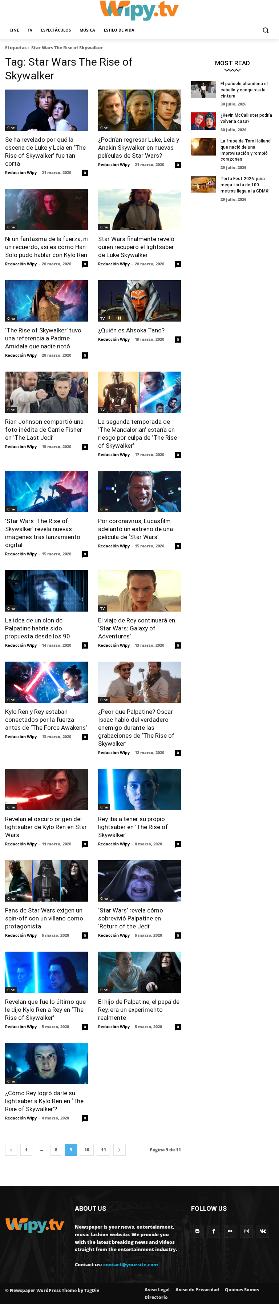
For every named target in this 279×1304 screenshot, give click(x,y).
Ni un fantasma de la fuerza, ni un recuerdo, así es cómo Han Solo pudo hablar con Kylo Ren (46, 246)
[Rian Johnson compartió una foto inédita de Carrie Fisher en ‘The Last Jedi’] (46, 392)
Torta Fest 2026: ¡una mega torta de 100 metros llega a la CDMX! (245, 185)
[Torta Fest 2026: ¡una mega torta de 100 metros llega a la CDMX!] (203, 184)
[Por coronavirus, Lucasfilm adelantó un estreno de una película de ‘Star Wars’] (139, 491)
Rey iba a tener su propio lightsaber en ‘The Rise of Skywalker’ (133, 827)
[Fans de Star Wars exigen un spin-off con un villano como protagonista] (46, 881)
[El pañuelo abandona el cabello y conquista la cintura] (203, 89)
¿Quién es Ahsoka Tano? (131, 330)
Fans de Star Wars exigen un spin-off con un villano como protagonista (44, 918)
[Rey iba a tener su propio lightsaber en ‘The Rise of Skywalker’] (139, 789)
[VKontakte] (262, 1231)
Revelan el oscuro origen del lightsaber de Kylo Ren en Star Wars (46, 827)
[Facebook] (213, 1231)
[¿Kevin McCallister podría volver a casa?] (203, 121)
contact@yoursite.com (130, 1264)
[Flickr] (230, 1231)
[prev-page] (11, 1150)
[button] (265, 30)
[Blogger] (197, 1231)
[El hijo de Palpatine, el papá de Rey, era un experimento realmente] (139, 972)
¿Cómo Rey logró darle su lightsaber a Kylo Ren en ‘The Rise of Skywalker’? (44, 1101)
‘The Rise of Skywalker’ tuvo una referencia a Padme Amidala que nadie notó (43, 338)
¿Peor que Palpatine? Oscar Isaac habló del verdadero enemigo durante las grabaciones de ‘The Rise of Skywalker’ (136, 727)
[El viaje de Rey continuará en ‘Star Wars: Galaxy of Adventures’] (139, 591)
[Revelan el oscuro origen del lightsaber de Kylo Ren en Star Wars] (46, 789)
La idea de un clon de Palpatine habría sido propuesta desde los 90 (37, 628)
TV (102, 318)
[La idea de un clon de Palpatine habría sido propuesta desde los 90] (46, 591)
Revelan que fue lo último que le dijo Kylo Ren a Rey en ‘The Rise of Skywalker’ (45, 1009)
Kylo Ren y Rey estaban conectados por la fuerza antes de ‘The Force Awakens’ (46, 719)
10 (86, 1150)
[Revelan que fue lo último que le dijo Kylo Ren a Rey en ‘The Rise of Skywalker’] (46, 972)
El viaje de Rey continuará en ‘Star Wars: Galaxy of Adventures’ (136, 628)
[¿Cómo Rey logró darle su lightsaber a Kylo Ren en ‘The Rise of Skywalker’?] (46, 1063)
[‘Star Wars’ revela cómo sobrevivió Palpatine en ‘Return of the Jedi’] (139, 881)
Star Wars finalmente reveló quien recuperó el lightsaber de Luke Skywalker (136, 246)
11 (103, 1150)
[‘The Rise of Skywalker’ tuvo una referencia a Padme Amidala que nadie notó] (46, 301)
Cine (11, 127)
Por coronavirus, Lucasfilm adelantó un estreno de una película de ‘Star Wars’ (135, 529)
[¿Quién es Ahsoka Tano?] (139, 301)
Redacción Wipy (21, 172)
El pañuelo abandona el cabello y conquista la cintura (244, 90)
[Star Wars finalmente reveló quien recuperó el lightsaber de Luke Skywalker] (139, 209)
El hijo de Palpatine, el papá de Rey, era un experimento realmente (138, 1009)
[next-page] (119, 1150)
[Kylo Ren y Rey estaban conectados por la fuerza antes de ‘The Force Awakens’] (46, 682)
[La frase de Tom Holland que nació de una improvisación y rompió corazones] (203, 147)
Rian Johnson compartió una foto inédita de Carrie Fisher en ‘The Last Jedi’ (44, 429)
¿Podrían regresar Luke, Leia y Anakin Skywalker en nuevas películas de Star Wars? (138, 147)
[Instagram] (246, 1231)
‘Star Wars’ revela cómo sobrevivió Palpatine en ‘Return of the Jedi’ (130, 918)
